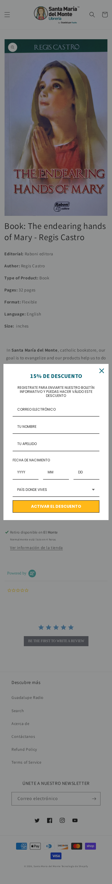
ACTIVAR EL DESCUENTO (56, 506)
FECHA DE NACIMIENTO (31, 460)
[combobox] (56, 490)
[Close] (102, 371)
